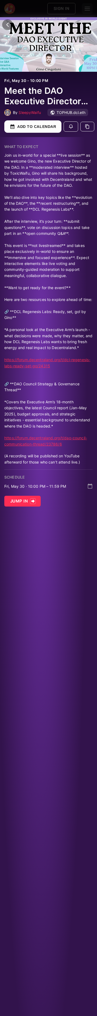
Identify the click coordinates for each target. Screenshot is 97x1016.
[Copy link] (87, 126)
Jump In (19, 501)
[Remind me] (71, 126)
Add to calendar (36, 126)
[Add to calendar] (90, 486)
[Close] (7, 24)
